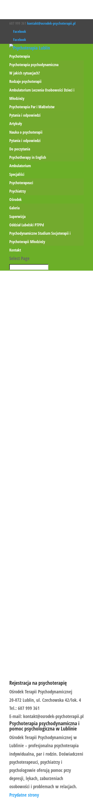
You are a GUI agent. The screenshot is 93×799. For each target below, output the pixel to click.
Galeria (14, 208)
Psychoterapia (19, 56)
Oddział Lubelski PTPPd (26, 225)
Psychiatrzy (17, 191)
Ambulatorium (20, 165)
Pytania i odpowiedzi (25, 115)
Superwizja (17, 216)
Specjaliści (16, 174)
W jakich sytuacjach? (24, 73)
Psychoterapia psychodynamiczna (33, 64)
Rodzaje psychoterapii (25, 81)
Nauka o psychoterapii (25, 132)
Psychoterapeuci (21, 182)
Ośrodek (15, 199)
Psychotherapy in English (27, 157)
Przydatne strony (24, 795)
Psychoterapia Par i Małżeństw (32, 106)
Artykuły (15, 123)
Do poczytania (19, 149)
